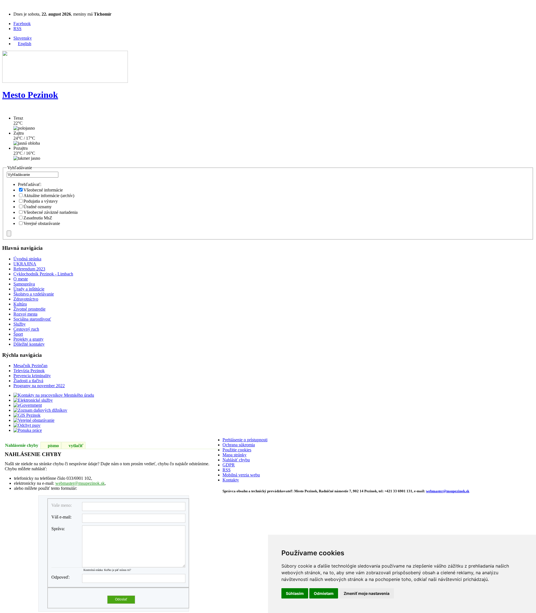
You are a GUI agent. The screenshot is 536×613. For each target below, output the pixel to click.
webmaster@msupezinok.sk (80, 483)
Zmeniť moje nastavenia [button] (366, 593)
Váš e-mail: (61, 517)
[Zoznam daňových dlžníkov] (40, 410)
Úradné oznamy (37, 206)
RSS (17, 28)
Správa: (58, 528)
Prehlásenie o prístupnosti (244, 439)
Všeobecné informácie (43, 190)
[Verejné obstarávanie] (33, 420)
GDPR (228, 464)
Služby (19, 324)
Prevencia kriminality (32, 375)
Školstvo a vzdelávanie (33, 294)
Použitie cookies (236, 449)
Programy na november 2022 (39, 385)
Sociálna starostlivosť (32, 319)
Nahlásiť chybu (236, 459)
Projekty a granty (28, 339)
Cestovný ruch (26, 329)
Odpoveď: (60, 577)
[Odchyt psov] (26, 425)
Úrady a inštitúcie (28, 289)
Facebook (22, 23)
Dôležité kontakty (29, 344)
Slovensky (22, 38)
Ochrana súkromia (238, 444)
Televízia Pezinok (29, 370)
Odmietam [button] (324, 593)
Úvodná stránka (27, 258)
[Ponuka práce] (27, 430)
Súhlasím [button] (295, 593)
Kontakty (230, 480)
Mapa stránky (234, 454)
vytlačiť (76, 445)
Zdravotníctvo (25, 299)
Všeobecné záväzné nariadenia (50, 212)
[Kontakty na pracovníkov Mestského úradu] (53, 395)
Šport (18, 334)
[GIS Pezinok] (26, 415)
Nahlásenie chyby (21, 445)
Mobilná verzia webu (241, 475)
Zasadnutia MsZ (37, 217)
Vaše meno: (61, 505)
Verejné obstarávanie (41, 223)
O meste (20, 279)
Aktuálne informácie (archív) (48, 195)
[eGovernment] (27, 405)
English (24, 43)
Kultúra (20, 304)
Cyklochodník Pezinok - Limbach (43, 274)
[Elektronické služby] (33, 400)
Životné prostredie (29, 309)
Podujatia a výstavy (40, 201)
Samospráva (24, 284)
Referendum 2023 (29, 268)
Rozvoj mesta (25, 314)
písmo (53, 445)
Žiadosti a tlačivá (28, 380)
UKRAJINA (24, 263)
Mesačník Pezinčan (30, 365)
